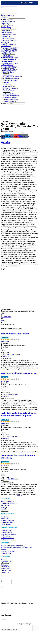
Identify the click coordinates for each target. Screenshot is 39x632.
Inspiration (4, 511)
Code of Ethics (6, 570)
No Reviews (5, 341)
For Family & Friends (8, 522)
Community (5, 505)
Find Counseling (6, 532)
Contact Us (5, 572)
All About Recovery (7, 520)
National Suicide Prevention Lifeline (13, 546)
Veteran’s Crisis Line (8, 551)
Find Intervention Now (8, 540)
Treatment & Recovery (8, 503)
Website (3, 321)
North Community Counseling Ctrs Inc (18, 373)
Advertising (5, 563)
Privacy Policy (5, 569)
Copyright (4, 565)
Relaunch (4, 507)
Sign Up (24, 3)
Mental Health (5, 519)
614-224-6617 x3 (14, 355)
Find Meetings (6, 536)
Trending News (6, 524)
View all (19, 495)
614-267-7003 (13, 394)
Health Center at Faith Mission (15, 333)
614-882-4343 (13, 479)
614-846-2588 (6, 317)
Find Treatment (6, 530)
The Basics (4, 517)
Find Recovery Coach (8, 534)
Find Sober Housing (7, 538)
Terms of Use (5, 567)
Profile (6, 142)
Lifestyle (4, 509)
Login (31, 3)
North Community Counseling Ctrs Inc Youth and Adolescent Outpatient (18, 414)
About (3, 559)
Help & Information (7, 501)
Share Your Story (6, 561)
